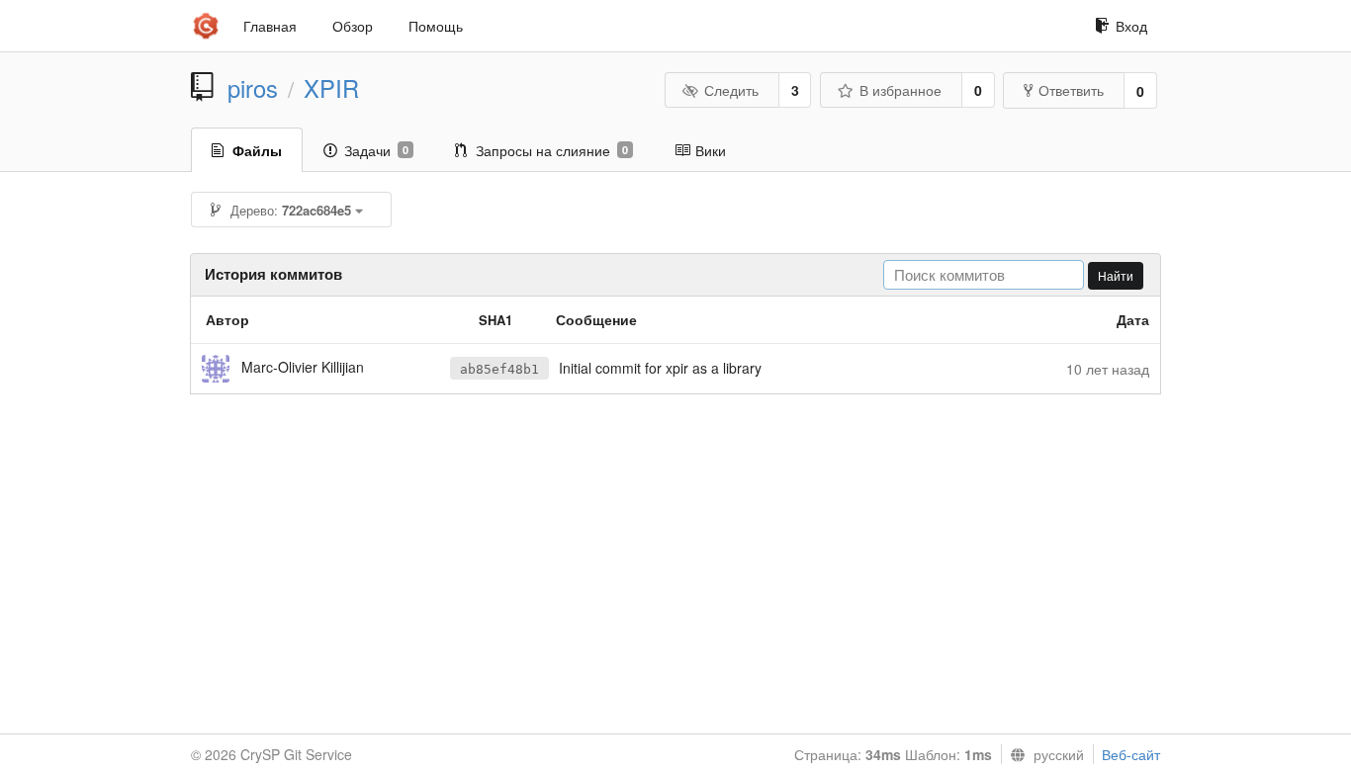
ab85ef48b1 (499, 369)
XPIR (331, 88)
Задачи (376, 150)
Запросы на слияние (552, 150)
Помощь (435, 26)
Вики (710, 150)
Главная (270, 26)
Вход (1131, 26)
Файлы (257, 150)
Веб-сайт (1131, 754)
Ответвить (1071, 90)
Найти (1115, 275)
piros (252, 88)
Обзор (352, 26)
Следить (731, 90)
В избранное (900, 90)
